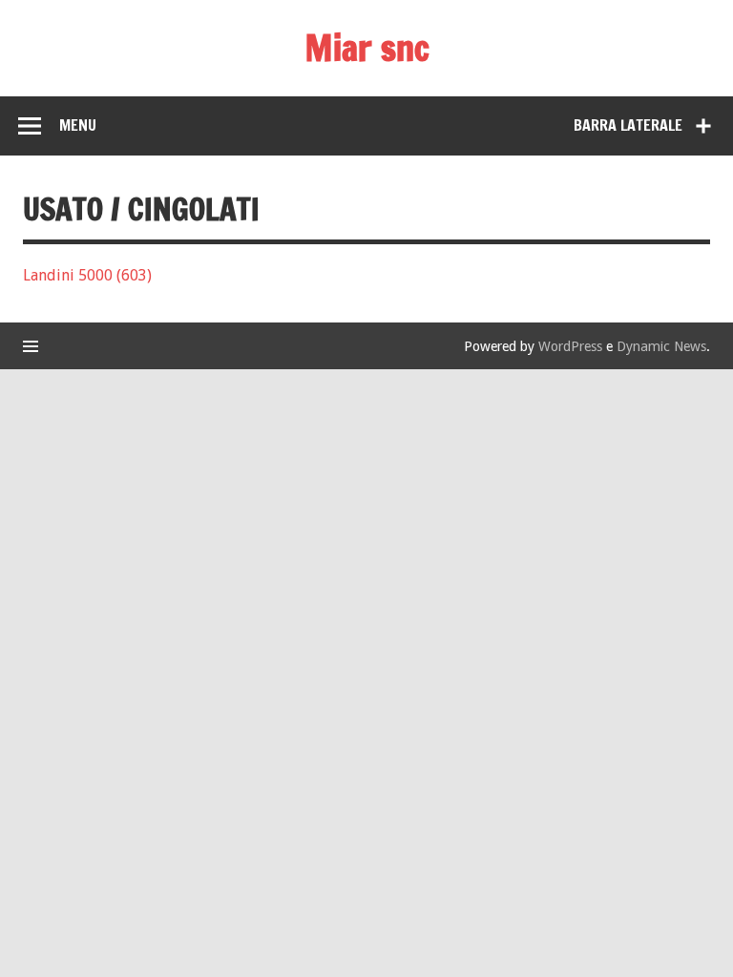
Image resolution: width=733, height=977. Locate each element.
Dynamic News (661, 346)
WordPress (570, 346)
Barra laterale (628, 124)
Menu (77, 124)
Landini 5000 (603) (87, 275)
